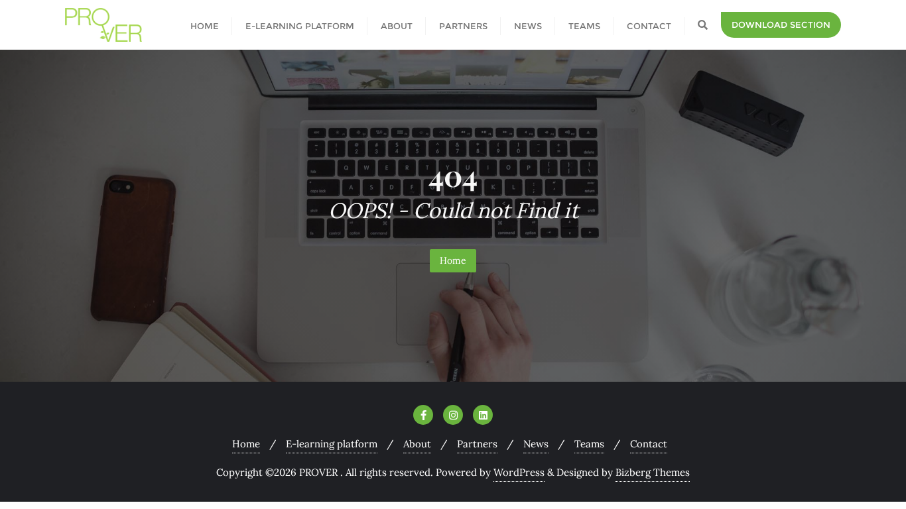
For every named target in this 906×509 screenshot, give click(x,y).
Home (453, 260)
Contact (648, 443)
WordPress (519, 472)
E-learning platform (331, 443)
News (536, 443)
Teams (589, 443)
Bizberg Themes (652, 472)
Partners (477, 443)
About (417, 443)
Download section (781, 24)
